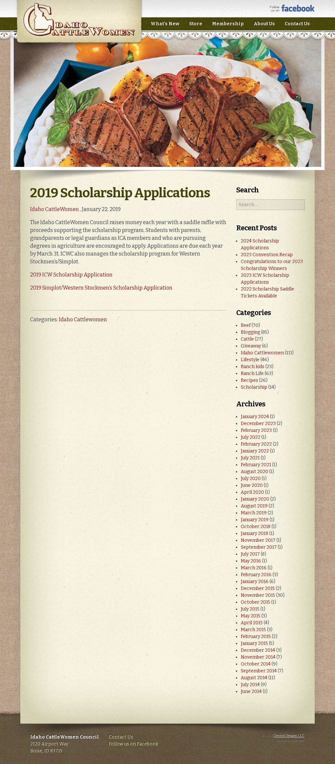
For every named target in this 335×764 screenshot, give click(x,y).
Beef (246, 325)
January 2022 (255, 451)
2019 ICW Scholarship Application (71, 275)
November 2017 (258, 540)
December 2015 (258, 588)
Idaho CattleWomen (79, 26)
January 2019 (255, 520)
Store (195, 24)
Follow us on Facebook (133, 744)
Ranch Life (252, 373)
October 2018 (256, 526)
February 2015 (256, 636)
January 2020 (255, 499)
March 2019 (254, 513)
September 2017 (259, 547)
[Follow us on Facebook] (292, 10)
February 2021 (256, 465)
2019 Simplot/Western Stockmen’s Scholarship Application (101, 288)
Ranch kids (252, 366)
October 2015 (255, 602)
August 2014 (254, 678)
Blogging (250, 332)
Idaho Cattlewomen (83, 319)
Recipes (249, 380)
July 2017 (250, 554)
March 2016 (254, 568)
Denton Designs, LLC (289, 736)
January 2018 (254, 533)
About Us (264, 24)
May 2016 (251, 561)
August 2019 (254, 506)
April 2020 (252, 492)
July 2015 (250, 609)
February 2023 (256, 430)
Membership (228, 24)
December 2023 (258, 423)
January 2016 (255, 581)
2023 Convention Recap (267, 255)
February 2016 (256, 574)
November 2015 (258, 595)
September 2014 (259, 671)
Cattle (247, 339)
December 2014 (258, 650)
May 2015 (250, 616)
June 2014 (251, 691)
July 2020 (251, 478)
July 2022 (250, 437)
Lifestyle (250, 360)
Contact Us (297, 24)
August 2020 (254, 471)
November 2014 (258, 657)
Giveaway (251, 346)
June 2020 (252, 485)
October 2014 (256, 664)
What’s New (164, 24)
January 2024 (255, 416)
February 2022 (256, 444)
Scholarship (254, 387)
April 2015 (252, 623)
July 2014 (250, 684)
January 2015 (254, 643)
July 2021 (250, 458)
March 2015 (253, 629)
